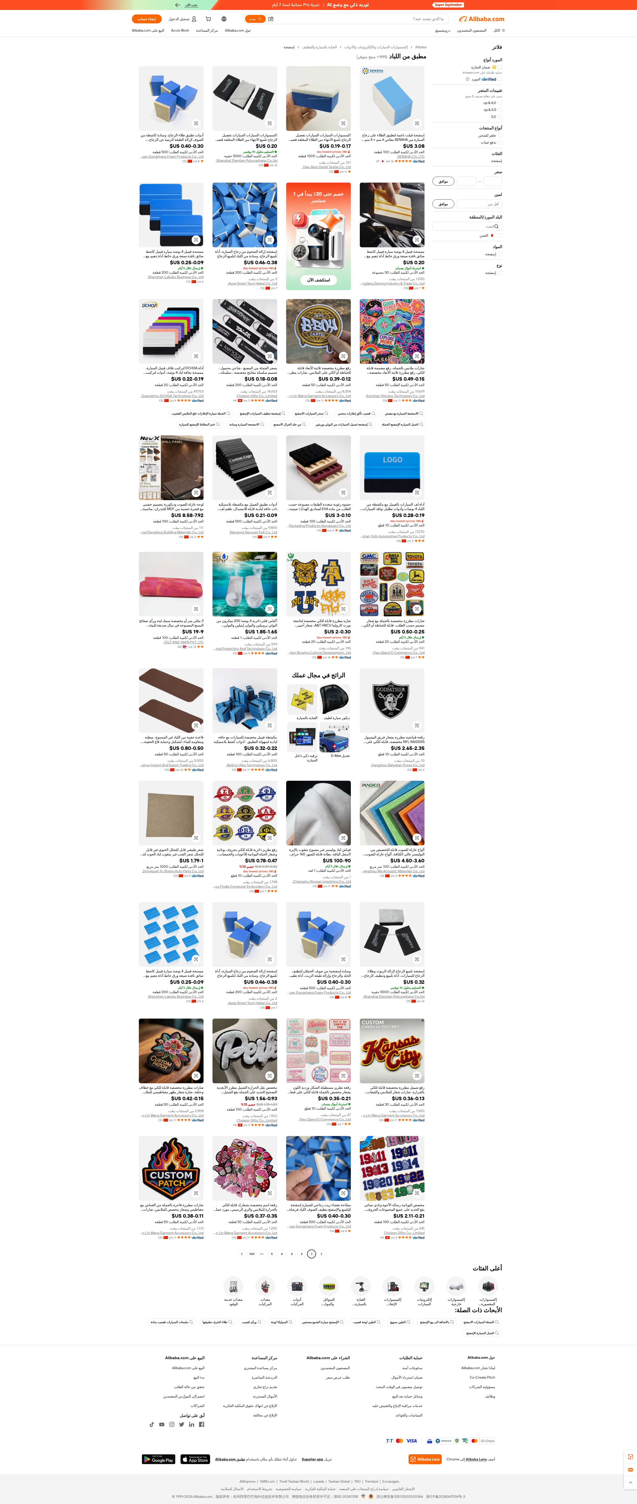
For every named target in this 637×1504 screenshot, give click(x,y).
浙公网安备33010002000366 (399, 1497)
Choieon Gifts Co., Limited (257, 396)
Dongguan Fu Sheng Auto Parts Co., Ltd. (173, 871)
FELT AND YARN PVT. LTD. (183, 642)
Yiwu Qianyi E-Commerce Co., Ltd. (398, 653)
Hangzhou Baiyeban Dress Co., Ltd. (398, 765)
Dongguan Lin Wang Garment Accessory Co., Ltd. (318, 396)
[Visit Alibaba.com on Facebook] (202, 1424)
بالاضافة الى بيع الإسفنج (434, 1322)
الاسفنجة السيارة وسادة (244, 424)
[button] (271, 19)
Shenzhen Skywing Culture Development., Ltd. (318, 653)
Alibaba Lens (476, 1459)
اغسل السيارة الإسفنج (480, 1333)
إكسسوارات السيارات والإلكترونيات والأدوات (376, 47)
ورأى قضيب (249, 1322)
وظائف (490, 1396)
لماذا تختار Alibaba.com (478, 1368)
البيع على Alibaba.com (188, 1368)
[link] (630, 1456)
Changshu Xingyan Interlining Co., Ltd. (321, 881)
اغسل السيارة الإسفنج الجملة (400, 424)
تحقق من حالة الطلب (189, 1387)
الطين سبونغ (398, 1322)
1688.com (267, 1481)
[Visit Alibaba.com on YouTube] (162, 1424)
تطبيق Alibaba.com (230, 1459)
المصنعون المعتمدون (335, 1368)
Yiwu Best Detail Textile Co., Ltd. (326, 167)
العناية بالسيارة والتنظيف (319, 47)
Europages (390, 1481)
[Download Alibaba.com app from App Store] (195, 1459)
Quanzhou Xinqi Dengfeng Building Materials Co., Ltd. (171, 532)
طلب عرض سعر (338, 1377)
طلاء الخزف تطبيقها (215, 1322)
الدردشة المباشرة (264, 1377)
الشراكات (198, 1406)
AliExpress (248, 1481)
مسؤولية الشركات (482, 1387)
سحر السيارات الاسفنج (309, 413)
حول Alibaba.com (481, 1357)
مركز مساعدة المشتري (260, 1368)
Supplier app (312, 1459)
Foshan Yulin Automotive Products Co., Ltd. (392, 536)
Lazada (318, 1481)
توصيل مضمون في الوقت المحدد (399, 1387)
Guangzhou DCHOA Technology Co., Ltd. (172, 396)
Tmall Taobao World (294, 1481)
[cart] (208, 20)
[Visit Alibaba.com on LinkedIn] (192, 1424)
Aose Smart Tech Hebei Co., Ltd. (252, 283)
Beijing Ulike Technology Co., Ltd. (251, 765)
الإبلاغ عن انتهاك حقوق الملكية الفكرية (250, 1406)
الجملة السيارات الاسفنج (479, 1322)
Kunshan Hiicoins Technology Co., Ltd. (395, 396)
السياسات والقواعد (409, 1415)
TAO (357, 1481)
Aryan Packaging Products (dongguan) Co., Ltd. (318, 526)
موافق (443, 181)
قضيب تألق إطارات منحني (354, 413)
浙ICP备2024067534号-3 (445, 1497)
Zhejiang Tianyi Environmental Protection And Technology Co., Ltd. (244, 649)
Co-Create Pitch (482, 1377)
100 (252, 1254)
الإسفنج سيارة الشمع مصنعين (320, 1322)
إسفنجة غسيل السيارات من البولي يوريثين (342, 424)
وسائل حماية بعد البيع (407, 1396)
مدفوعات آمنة (412, 1368)
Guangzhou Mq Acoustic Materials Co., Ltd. (392, 871)
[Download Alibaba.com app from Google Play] (158, 1459)
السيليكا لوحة (279, 1322)
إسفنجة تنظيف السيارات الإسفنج (260, 413)
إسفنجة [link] (289, 47)
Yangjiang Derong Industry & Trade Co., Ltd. (392, 283)
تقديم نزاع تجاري (265, 1387)
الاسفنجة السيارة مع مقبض (401, 413)
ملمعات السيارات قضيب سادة (169, 1322)
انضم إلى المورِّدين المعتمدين (184, 1396)
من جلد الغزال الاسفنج (287, 424)
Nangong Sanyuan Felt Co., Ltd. (253, 532)
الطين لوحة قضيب (364, 1322)
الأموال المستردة (265, 1396)
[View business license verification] (363, 1496)
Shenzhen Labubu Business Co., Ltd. (176, 277)
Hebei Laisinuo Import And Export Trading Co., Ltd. (171, 765)
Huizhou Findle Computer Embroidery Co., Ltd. (244, 886)
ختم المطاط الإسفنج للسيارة (197, 424)
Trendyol (371, 1481)
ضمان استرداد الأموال (407, 1377)
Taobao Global (339, 1481)
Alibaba (420, 47)
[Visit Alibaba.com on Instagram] (172, 1424)
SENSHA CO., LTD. (411, 156)
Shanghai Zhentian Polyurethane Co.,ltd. (246, 160)
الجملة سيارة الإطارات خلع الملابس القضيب (198, 413)
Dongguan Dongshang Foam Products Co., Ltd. (171, 156)
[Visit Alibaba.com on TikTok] (152, 1424)
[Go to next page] (241, 1253)
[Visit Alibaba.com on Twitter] (182, 1424)
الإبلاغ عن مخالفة (265, 1415)
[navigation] (467, 651)
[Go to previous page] (321, 1253)
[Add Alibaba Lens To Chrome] (425, 1459)
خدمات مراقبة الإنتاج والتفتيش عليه (397, 1406)
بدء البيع (199, 1377)
